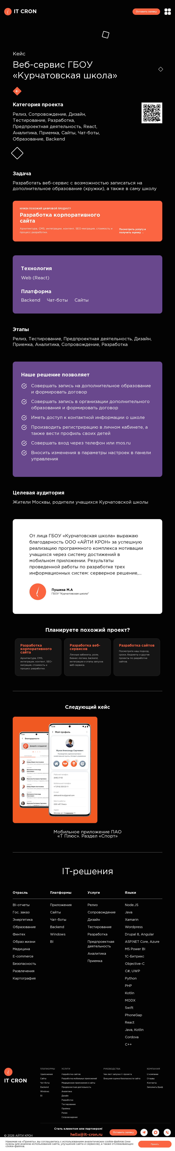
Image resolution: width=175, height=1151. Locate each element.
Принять (155, 1144)
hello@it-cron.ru (86, 1135)
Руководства (111, 1069)
